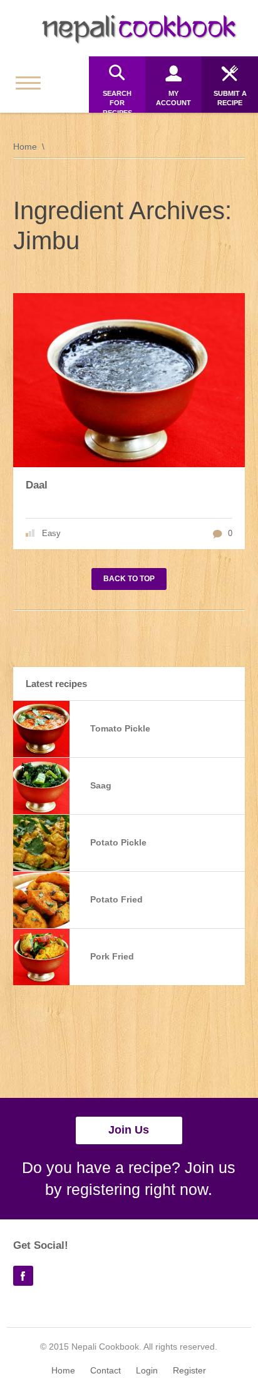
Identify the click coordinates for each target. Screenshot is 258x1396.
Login (147, 1370)
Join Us (128, 1130)
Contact (105, 1370)
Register (189, 1370)
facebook (23, 1276)
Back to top (129, 578)
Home (25, 147)
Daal (37, 485)
